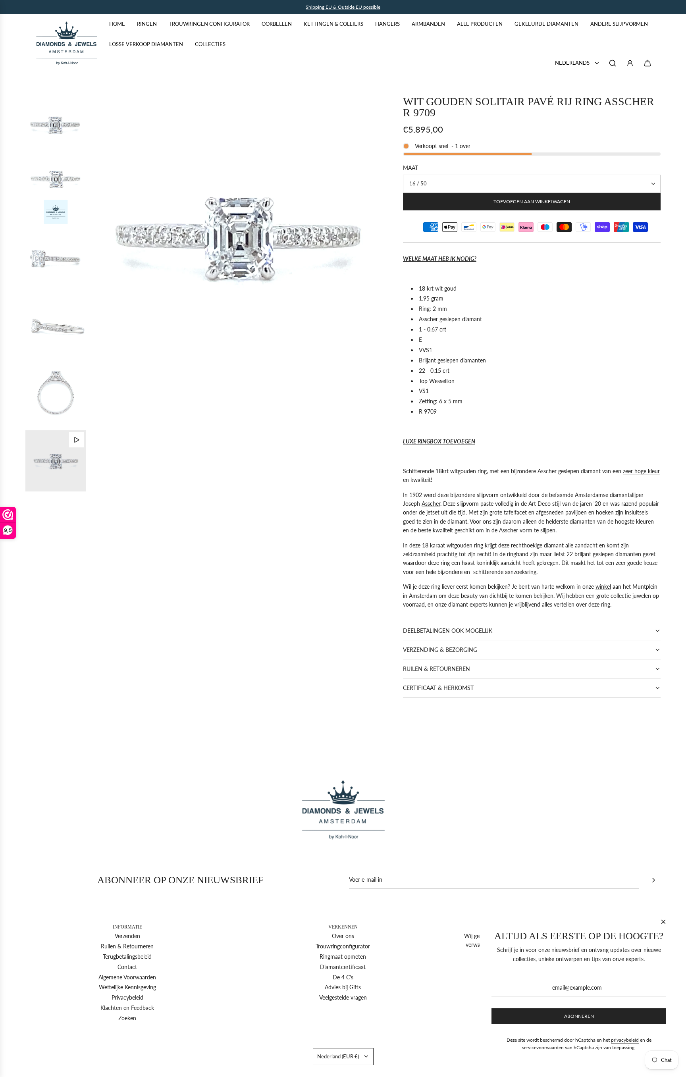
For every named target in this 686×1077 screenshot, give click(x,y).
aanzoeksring (520, 571)
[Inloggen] (630, 63)
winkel (603, 586)
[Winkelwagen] (647, 63)
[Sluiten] (663, 922)
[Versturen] (653, 880)
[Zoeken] (612, 63)
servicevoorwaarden (543, 1047)
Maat (410, 167)
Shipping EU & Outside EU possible (343, 7)
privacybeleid (625, 1040)
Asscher (431, 503)
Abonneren (579, 1016)
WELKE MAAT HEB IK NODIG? (439, 258)
